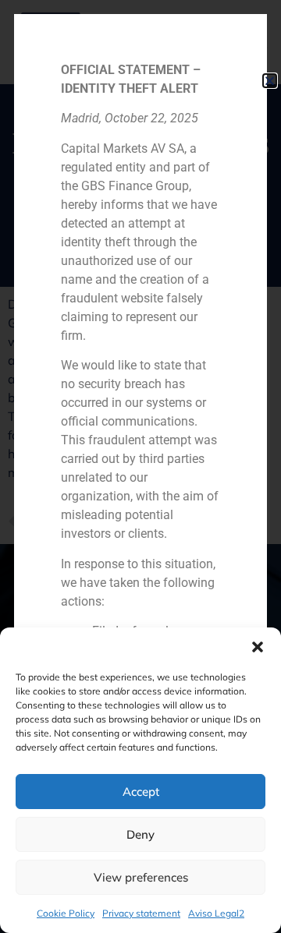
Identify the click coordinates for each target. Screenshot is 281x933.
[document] (140, 466)
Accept (141, 791)
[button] (257, 647)
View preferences (141, 877)
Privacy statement (141, 913)
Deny (140, 834)
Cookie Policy (65, 913)
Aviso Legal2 (216, 913)
